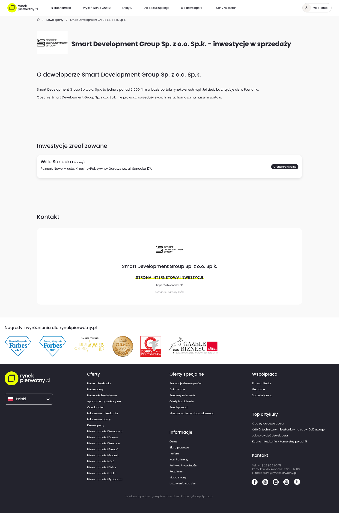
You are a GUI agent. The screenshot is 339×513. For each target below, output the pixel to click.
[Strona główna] (38, 20)
